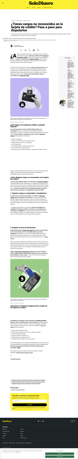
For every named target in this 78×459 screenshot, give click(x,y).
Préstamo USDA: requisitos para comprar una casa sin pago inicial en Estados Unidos (71, 105)
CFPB (18, 347)
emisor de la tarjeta (28, 230)
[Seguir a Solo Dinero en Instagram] (43, 421)
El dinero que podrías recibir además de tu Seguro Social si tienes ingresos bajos (71, 65)
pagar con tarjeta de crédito (37, 67)
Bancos (21, 433)
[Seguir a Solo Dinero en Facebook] (38, 421)
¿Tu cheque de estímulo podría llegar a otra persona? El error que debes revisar (71, 95)
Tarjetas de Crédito (27, 20)
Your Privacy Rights (59, 450)
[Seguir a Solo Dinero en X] (41, 421)
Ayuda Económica (70, 70)
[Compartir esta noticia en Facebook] (25, 50)
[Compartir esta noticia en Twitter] (29, 50)
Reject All (59, 453)
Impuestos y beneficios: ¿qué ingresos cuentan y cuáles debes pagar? (71, 85)
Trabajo (39, 7)
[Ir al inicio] (7, 421)
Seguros (21, 429)
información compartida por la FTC (24, 251)
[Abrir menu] (3, 3)
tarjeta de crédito (34, 59)
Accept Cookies (60, 456)
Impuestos (70, 81)
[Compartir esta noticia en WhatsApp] (21, 50)
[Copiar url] (38, 50)
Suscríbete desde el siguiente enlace (24, 352)
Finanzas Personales (47, 7)
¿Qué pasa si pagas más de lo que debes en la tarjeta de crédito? (26, 383)
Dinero (33, 7)
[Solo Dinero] (41, 2)
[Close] (76, 453)
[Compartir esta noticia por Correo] (33, 50)
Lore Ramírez (18, 45)
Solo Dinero (13, 20)
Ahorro (28, 7)
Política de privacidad (31, 407)
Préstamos (70, 100)
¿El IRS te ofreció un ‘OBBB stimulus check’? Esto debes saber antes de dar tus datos (71, 75)
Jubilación (70, 60)
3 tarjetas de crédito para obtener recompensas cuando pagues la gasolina (28, 380)
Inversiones (4, 433)
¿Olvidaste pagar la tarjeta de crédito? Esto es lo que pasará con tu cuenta (28, 381)
